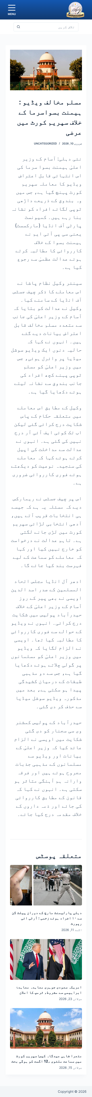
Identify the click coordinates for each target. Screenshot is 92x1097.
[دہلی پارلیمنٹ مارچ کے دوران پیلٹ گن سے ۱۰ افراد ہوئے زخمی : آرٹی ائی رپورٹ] (46, 885)
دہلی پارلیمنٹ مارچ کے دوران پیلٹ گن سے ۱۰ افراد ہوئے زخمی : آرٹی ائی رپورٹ (47, 918)
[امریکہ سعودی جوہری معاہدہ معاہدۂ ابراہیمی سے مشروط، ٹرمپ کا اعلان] (46, 959)
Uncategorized (45, 143)
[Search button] (18, 26)
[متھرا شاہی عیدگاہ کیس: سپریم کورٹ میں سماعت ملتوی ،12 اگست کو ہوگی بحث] (46, 1028)
